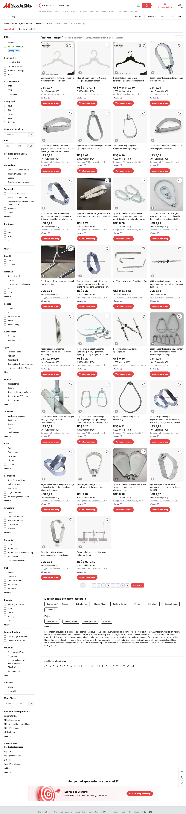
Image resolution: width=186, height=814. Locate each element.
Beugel (7, 759)
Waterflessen (76, 11)
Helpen (151, 16)
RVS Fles (66, 11)
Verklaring (47, 812)
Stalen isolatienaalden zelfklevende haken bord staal (91, 553)
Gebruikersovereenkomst (63, 812)
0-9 (45, 666)
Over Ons (37, 812)
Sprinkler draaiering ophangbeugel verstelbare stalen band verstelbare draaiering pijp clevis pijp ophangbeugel (129, 216)
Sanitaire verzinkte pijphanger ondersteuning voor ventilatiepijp (54, 553)
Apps (163, 16)
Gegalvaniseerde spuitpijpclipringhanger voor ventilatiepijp (166, 79)
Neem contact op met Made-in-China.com (103, 812)
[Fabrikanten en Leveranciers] (17, 5)
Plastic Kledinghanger (125, 11)
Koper (135, 16)
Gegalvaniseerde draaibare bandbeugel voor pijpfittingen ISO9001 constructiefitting (57, 419)
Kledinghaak (152, 604)
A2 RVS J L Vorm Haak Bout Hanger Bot (130, 281)
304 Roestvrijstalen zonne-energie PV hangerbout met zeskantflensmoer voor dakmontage (166, 284)
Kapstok (7, 751)
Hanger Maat (100, 604)
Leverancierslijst (27, 28)
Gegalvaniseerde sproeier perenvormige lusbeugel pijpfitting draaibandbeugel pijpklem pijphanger (57, 487)
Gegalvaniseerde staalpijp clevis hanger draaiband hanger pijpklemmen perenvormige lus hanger (166, 352)
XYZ (132, 666)
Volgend (136, 585)
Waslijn (137, 604)
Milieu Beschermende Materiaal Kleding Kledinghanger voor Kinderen (57, 79)
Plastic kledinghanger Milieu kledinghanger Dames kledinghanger (128, 79)
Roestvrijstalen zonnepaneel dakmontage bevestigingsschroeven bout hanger (56, 352)
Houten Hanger (170, 604)
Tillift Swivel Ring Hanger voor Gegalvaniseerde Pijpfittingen (125, 147)
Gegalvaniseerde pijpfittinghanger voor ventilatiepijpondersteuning (166, 147)
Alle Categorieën (13, 16)
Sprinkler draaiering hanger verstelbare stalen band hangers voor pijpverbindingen (129, 487)
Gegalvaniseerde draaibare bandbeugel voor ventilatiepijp (57, 282)
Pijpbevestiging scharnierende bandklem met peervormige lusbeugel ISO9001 (165, 487)
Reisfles (111, 11)
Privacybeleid (80, 812)
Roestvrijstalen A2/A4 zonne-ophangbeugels (125, 350)
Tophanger (51, 609)
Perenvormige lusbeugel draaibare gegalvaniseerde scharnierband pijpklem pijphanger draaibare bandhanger (57, 148)
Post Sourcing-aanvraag (139, 794)
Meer (46, 626)
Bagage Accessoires (12, 755)
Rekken (7, 768)
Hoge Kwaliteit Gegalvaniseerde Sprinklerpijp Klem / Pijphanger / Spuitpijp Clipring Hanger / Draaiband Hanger (92, 352)
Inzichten (137, 812)
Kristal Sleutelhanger (13, 764)
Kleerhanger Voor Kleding (57, 604)
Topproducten (126, 812)
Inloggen (179, 7)
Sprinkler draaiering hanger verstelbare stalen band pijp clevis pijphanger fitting (93, 215)
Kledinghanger (88, 11)
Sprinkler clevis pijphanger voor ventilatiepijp (126, 418)
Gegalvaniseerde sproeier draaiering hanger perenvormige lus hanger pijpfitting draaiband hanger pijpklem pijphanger (92, 284)
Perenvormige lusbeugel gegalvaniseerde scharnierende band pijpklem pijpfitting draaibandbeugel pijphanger (165, 419)
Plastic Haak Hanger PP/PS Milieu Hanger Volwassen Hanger (91, 79)
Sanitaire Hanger (120, 604)
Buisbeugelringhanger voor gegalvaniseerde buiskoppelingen (91, 485)
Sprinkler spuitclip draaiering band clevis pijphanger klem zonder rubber (94, 147)
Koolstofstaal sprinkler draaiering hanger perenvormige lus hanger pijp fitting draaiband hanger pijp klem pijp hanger (56, 216)
